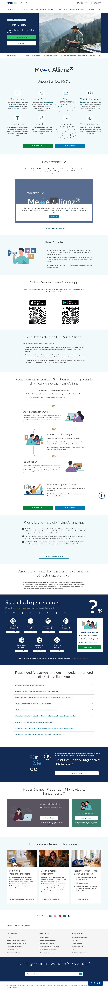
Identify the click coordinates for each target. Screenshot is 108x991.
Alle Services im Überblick (46, 953)
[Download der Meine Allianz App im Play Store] (70, 312)
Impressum (21, 985)
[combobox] (51, 974)
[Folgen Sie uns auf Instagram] (55, 916)
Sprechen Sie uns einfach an (82, 659)
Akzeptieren (54, 216)
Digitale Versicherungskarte (47, 950)
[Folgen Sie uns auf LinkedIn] (64, 916)
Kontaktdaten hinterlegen (79, 953)
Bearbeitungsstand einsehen (47, 940)
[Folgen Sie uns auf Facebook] (50, 916)
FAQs (73, 950)
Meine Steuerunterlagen (14, 953)
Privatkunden (24, 3)
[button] (11, 32)
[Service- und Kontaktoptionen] (95, 983)
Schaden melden (44, 937)
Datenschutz (30, 985)
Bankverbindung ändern (46, 944)
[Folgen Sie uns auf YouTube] (59, 916)
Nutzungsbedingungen (60, 985)
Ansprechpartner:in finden (79, 937)
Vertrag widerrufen (12, 987)
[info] (54, 608)
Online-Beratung (77, 944)
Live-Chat (74, 940)
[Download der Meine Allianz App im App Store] (38, 312)
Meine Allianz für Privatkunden (16, 940)
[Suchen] (80, 974)
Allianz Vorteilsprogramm (14, 947)
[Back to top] (102, 496)
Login (8, 937)
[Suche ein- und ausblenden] (100, 9)
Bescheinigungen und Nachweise (49, 947)
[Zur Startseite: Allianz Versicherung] (11, 3)
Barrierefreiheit (40, 985)
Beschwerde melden (78, 947)
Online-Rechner (83, 985)
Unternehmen (73, 985)
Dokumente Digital (12, 950)
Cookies (49, 985)
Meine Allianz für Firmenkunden (16, 944)
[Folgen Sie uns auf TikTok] (69, 916)
